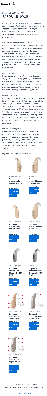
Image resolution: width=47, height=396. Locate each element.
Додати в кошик (14, 192)
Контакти (27, 394)
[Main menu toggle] (44, 3)
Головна (5, 13)
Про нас (19, 394)
